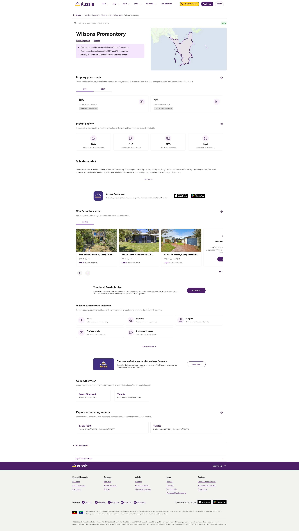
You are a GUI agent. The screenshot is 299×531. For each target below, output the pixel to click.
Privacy (169, 482)
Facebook (115, 502)
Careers (138, 482)
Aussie (87, 15)
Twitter (88, 502)
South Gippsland (116, 15)
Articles (107, 489)
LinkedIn (101, 502)
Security (170, 485)
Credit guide (172, 489)
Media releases (110, 485)
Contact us (202, 489)
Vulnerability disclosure (176, 493)
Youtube (127, 502)
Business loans (78, 485)
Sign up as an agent (143, 489)
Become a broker (142, 485)
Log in (82, 262)
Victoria (104, 15)
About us (107, 482)
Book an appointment (206, 482)
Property (95, 15)
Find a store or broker (207, 485)
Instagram (141, 502)
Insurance (76, 489)
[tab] (85, 89)
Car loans (76, 482)
